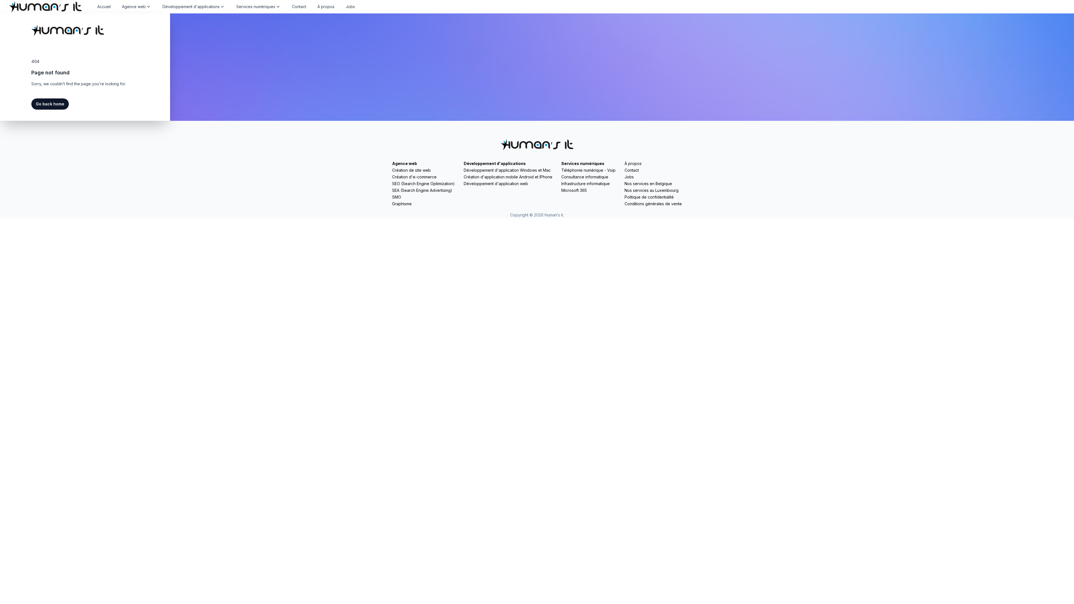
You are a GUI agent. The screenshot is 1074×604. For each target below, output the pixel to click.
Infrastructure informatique (585, 183)
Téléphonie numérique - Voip (588, 170)
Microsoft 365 (574, 190)
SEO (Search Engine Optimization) (423, 183)
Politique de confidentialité (649, 197)
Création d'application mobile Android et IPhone (508, 176)
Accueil (104, 6)
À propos (326, 6)
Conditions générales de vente (653, 203)
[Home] (45, 6)
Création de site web (411, 170)
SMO (396, 197)
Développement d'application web (496, 183)
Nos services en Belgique (648, 183)
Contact (299, 6)
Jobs (350, 6)
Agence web (404, 163)
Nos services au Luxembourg (652, 190)
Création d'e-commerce (414, 176)
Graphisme (402, 203)
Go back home (50, 104)
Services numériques (582, 163)
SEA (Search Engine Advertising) (422, 190)
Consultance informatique (584, 176)
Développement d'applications (495, 163)
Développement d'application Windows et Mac (507, 170)
